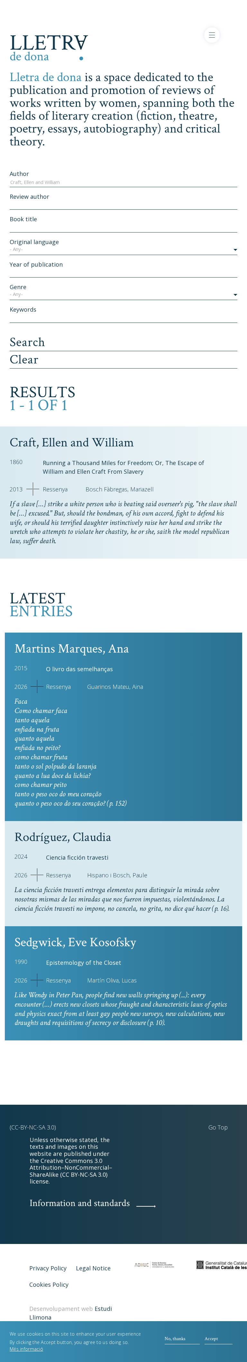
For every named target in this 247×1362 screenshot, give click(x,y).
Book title (23, 219)
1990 (20, 961)
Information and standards (80, 1203)
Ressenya (55, 489)
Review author (29, 196)
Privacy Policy (48, 1268)
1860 (16, 462)
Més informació (26, 1349)
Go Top (218, 1127)
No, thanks (175, 1339)
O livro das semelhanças (79, 669)
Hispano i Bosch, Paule (117, 875)
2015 (20, 668)
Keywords (23, 309)
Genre (18, 287)
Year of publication (36, 264)
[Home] (49, 46)
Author (19, 174)
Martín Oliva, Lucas (112, 980)
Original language (34, 242)
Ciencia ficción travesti (77, 857)
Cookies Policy (49, 1284)
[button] (123, 250)
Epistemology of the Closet (83, 962)
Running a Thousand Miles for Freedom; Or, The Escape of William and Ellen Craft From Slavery (123, 467)
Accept (211, 1339)
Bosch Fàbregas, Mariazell (120, 489)
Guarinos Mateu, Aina (115, 686)
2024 (20, 856)
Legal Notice (93, 1268)
